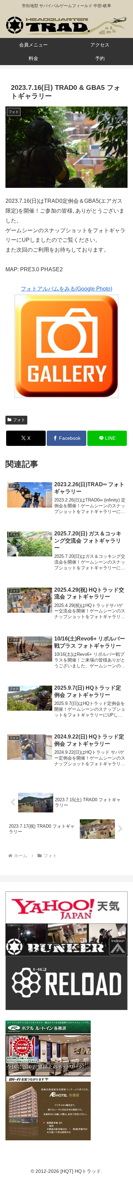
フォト (19, 419)
